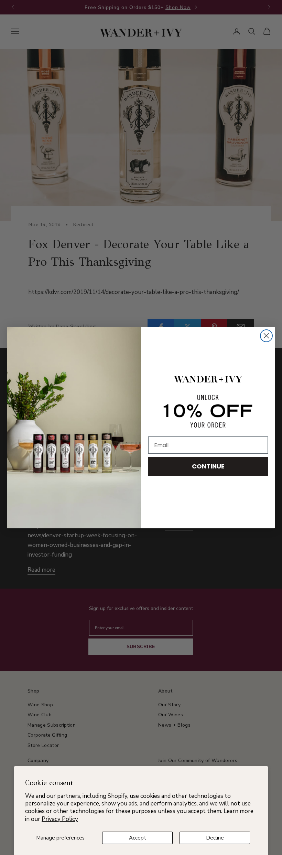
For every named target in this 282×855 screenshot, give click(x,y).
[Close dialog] (266, 336)
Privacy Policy (60, 819)
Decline (215, 837)
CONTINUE (208, 466)
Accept (137, 837)
